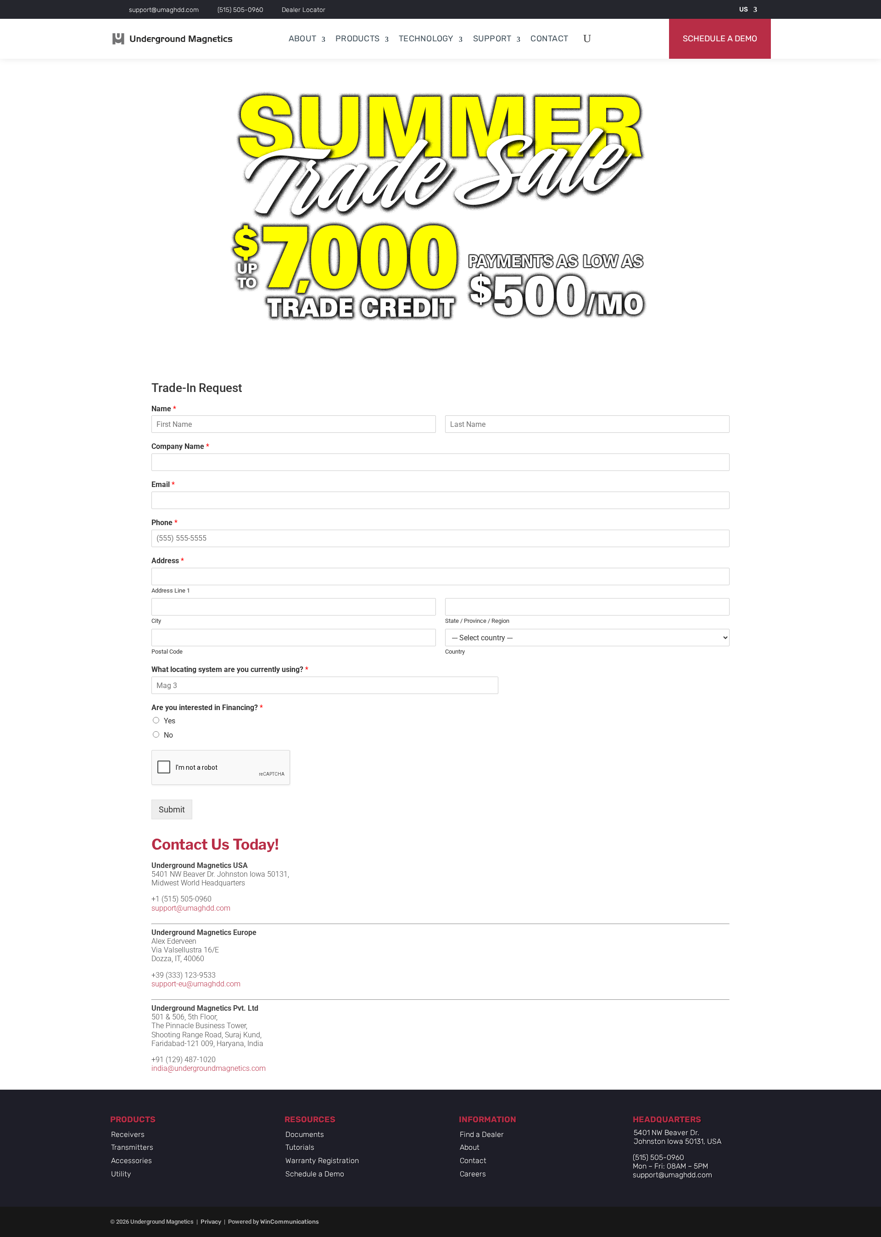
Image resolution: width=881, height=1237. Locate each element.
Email (163, 484)
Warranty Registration (322, 1160)
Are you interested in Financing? (207, 707)
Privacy (211, 1221)
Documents (304, 1134)
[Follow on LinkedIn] (721, 1222)
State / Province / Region (477, 620)
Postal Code (167, 651)
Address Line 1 (170, 590)
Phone (164, 522)
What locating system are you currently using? (229, 669)
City (156, 620)
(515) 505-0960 (240, 10)
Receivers (128, 1134)
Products (357, 39)
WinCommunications (289, 1221)
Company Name (180, 446)
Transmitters (132, 1147)
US (743, 9)
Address (167, 560)
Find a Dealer (482, 1134)
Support (492, 39)
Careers (473, 1174)
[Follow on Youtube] (695, 1222)
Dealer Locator (303, 10)
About (302, 39)
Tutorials (299, 1147)
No (168, 735)
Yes (169, 720)
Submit (172, 809)
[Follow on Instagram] (669, 1222)
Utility (121, 1174)
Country (455, 651)
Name (163, 408)
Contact (549, 39)
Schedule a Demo (720, 39)
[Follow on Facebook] (644, 1222)
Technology (426, 39)
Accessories (131, 1160)
